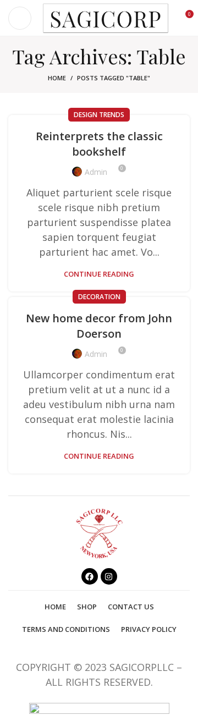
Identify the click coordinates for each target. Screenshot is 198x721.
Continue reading (99, 274)
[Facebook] (89, 576)
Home (57, 78)
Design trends (99, 114)
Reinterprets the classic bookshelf (99, 144)
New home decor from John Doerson (99, 326)
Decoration (99, 296)
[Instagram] (109, 576)
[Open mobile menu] (20, 18)
